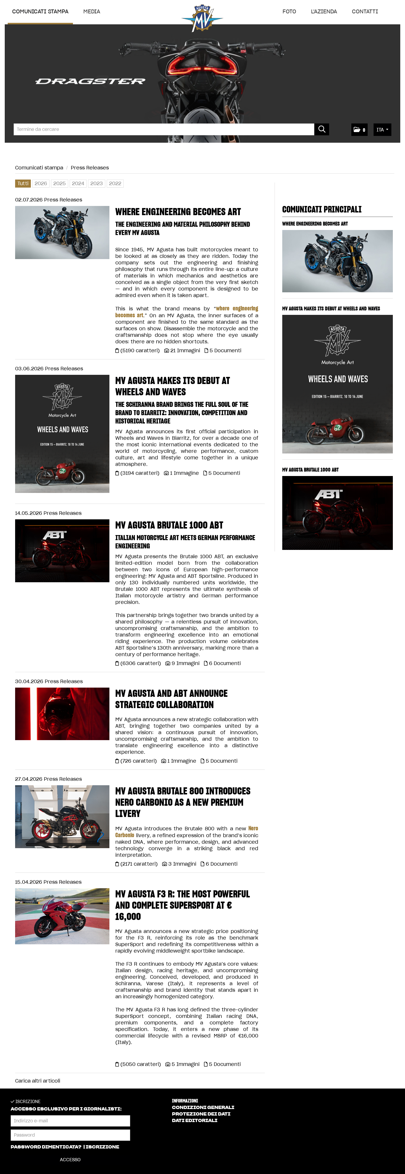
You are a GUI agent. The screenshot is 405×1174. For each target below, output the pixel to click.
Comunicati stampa (40, 11)
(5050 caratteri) (141, 1064)
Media (91, 11)
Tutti (22, 183)
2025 (59, 183)
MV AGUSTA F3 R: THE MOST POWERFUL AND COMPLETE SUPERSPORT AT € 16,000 (182, 905)
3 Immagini (182, 864)
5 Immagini (186, 1064)
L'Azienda (324, 11)
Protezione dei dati (201, 1114)
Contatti (365, 11)
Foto (289, 11)
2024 (78, 183)
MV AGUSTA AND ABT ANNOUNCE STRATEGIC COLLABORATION (171, 699)
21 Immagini (185, 350)
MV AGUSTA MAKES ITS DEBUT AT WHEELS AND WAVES (172, 386)
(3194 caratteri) (140, 473)
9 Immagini (186, 663)
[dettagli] (62, 234)
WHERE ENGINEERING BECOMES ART (178, 211)
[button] (359, 129)
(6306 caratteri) (141, 663)
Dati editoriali (194, 1120)
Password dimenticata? (46, 1147)
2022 (115, 183)
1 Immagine (184, 473)
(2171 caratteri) (139, 864)
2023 (96, 183)
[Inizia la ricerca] (321, 129)
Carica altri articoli (37, 1081)
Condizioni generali (203, 1107)
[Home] (202, 19)
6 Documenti (225, 663)
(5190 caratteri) (140, 350)
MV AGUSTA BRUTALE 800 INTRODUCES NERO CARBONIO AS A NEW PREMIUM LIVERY (183, 802)
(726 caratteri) (139, 761)
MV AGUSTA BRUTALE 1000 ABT (169, 524)
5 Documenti (225, 350)
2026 (41, 183)
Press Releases (90, 168)
